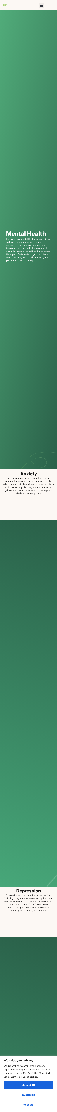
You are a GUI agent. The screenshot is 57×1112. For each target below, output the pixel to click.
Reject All (28, 1104)
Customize (28, 1094)
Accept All (28, 1085)
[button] (41, 5)
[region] (28, 1084)
